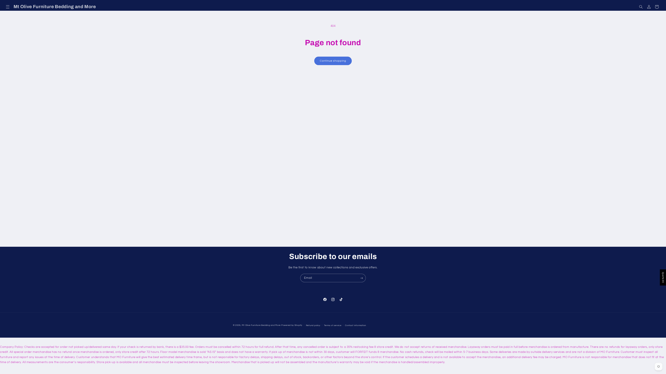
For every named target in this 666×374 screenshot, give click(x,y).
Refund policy (313, 325)
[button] (8, 7)
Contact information (355, 325)
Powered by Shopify (291, 325)
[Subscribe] (362, 278)
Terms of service (332, 325)
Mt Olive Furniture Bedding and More (261, 325)
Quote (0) (663, 277)
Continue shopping (333, 60)
